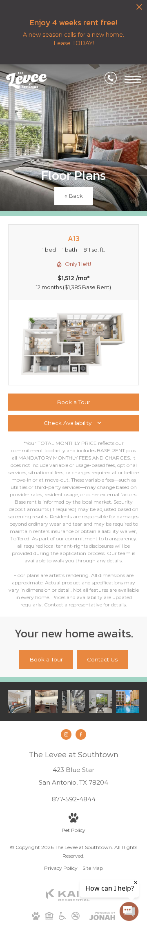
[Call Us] (111, 79)
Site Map (92, 868)
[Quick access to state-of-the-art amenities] (100, 701)
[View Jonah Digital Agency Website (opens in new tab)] (102, 917)
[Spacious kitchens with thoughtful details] (46, 701)
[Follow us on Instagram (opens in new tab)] (66, 734)
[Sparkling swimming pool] (127, 701)
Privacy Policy (61, 868)
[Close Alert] (139, 9)
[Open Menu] (133, 79)
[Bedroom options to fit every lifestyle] (19, 701)
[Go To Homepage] (26, 80)
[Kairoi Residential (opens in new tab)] (73, 899)
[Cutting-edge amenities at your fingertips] (73, 701)
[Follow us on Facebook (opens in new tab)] (81, 734)
